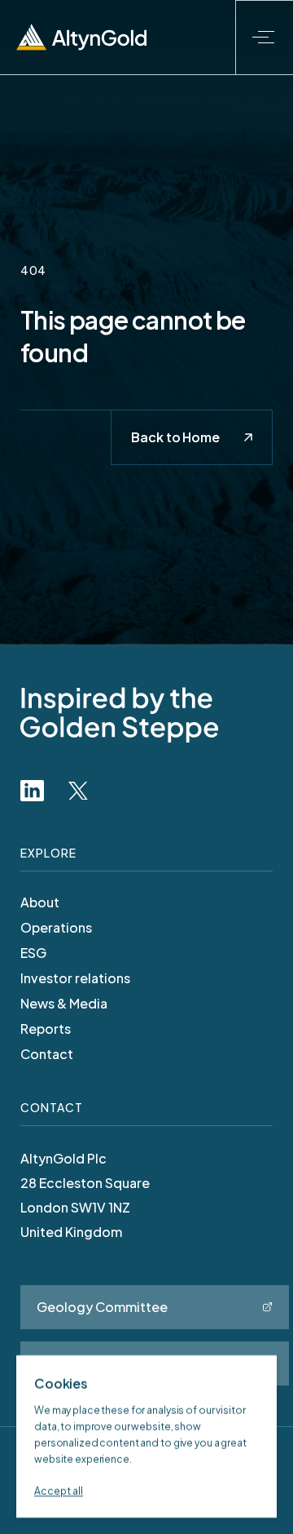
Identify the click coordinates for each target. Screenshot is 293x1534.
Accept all (58, 1491)
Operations (56, 927)
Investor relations (75, 978)
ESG (33, 953)
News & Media (63, 1003)
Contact (46, 1054)
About (39, 902)
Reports (45, 1028)
